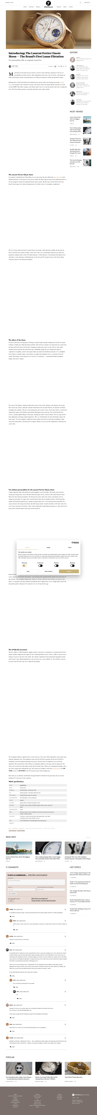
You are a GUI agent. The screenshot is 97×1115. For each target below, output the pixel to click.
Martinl (11, 936)
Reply (13, 916)
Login (11, 900)
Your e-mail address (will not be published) (45, 887)
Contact (15, 1107)
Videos (71, 7)
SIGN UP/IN (87, 2)
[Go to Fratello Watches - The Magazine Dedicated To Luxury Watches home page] (48, 1)
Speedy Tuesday (37, 1096)
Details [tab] (48, 547)
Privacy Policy (76, 1103)
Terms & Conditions (77, 1102)
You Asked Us (37, 1100)
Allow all (69, 571)
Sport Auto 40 (57, 177)
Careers (15, 1099)
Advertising (15, 1100)
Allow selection (48, 571)
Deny (28, 571)
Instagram (59, 1097)
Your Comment (11, 878)
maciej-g (11, 1037)
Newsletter (15, 1105)
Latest (25, 7)
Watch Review (37, 1104)
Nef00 (14, 920)
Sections (31, 7)
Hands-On (37, 1097)
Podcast (59, 7)
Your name (10, 887)
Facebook (59, 1096)
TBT (37, 1099)
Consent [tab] (27, 547)
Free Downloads (15, 1102)
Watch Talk (37, 1102)
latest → (88, 837)
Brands (38, 7)
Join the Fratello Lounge (15, 1096)
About (65, 7)
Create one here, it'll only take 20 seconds (44, 900)
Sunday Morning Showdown (37, 1105)
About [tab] (69, 547)
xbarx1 (11, 1005)
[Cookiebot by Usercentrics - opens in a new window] (72, 543)
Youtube (59, 1099)
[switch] (40, 566)
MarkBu (11, 909)
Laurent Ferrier (56, 768)
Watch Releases (12, 830)
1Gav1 (10, 950)
